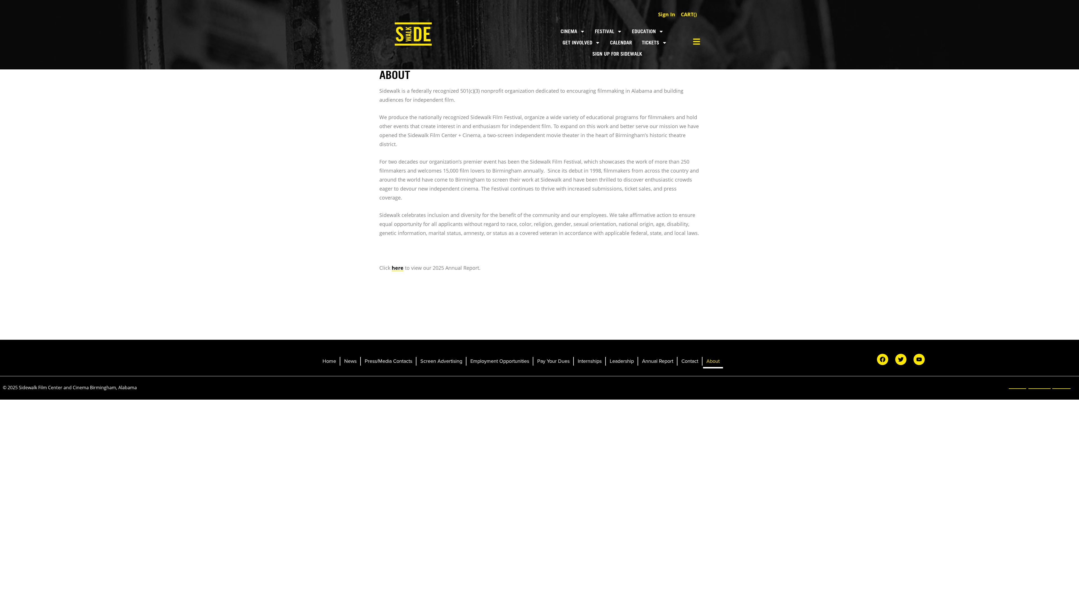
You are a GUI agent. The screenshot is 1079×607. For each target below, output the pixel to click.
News (350, 361)
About (713, 361)
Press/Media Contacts (388, 361)
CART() (689, 14)
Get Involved (577, 42)
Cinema (569, 31)
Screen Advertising (441, 361)
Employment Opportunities (499, 361)
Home (329, 361)
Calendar (621, 42)
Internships (590, 361)
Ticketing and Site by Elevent (1040, 386)
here (398, 267)
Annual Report (657, 361)
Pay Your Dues (553, 361)
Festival (604, 31)
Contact (689, 361)
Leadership (622, 361)
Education (644, 31)
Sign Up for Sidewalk (617, 54)
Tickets (650, 42)
